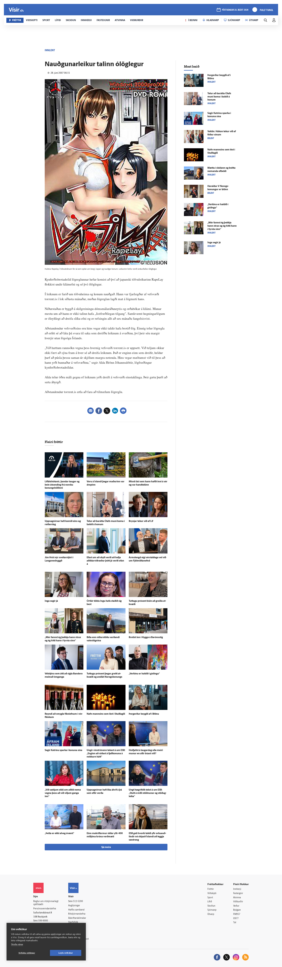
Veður (236, 906)
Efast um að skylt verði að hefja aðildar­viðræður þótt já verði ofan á (105, 560)
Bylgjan (237, 910)
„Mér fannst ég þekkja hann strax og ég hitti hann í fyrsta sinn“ (222, 226)
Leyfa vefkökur (65, 953)
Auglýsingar (74, 905)
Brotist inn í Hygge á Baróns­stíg (146, 637)
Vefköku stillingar (26, 953)
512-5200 (78, 901)
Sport (210, 897)
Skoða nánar (17, 944)
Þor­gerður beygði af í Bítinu (144, 714)
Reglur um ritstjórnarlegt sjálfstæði (45, 903)
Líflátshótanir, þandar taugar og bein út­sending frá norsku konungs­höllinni (62, 484)
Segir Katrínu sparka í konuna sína (63, 750)
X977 (236, 918)
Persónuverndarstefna (44, 909)
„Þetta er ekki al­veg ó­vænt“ (59, 833)
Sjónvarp (211, 910)
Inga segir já (51, 601)
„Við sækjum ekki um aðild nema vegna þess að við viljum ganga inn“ (63, 793)
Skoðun (211, 906)
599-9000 (43, 921)
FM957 (236, 914)
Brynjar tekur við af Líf (141, 521)
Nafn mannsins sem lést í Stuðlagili (106, 714)
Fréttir (210, 889)
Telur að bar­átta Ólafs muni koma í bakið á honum (219, 96)
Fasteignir (238, 893)
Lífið (209, 902)
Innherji (237, 889)
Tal (234, 922)
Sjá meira (106, 847)
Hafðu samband (76, 910)
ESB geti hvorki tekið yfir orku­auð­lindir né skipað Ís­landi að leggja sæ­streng (147, 836)
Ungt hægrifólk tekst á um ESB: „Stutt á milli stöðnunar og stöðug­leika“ (147, 793)
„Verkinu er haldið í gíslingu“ (144, 674)
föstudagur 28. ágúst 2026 (235, 10)
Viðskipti (211, 893)
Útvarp (210, 914)
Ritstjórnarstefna (76, 914)
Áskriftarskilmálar (77, 918)
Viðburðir (238, 902)
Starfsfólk (73, 922)
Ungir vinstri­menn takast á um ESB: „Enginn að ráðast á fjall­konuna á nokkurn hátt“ (106, 753)
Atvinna (237, 897)
